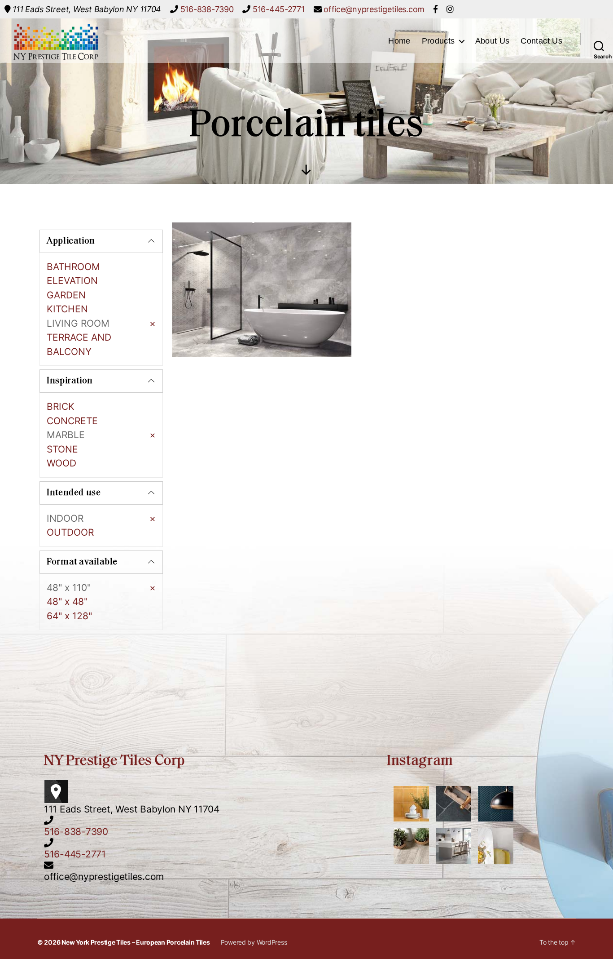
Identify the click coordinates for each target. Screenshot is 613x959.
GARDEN (66, 295)
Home (399, 41)
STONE (62, 449)
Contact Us (541, 41)
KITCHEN (67, 309)
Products (438, 41)
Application (71, 241)
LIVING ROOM (78, 323)
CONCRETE (72, 420)
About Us (492, 41)
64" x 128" (69, 616)
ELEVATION (72, 280)
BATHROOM (73, 266)
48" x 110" (69, 587)
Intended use (74, 492)
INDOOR (65, 518)
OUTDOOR (70, 532)
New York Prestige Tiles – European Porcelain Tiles (135, 942)
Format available (82, 562)
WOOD (61, 463)
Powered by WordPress (254, 942)
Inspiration (70, 381)
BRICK (60, 406)
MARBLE (66, 434)
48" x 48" (67, 601)
